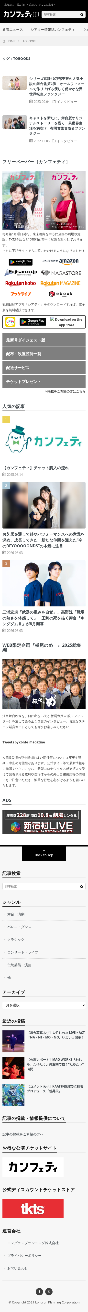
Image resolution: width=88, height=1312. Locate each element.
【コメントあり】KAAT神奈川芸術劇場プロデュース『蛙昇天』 (55, 1088)
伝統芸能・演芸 (19, 965)
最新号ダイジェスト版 (25, 340)
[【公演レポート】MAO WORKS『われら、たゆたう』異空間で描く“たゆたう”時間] (13, 1068)
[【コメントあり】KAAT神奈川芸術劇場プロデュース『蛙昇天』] (13, 1095)
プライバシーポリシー (24, 1255)
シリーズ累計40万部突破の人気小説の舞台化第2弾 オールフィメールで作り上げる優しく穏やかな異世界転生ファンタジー (57, 86)
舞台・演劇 (15, 914)
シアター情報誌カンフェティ (53, 29)
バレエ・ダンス (19, 926)
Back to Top (44, 855)
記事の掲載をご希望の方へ (23, 1134)
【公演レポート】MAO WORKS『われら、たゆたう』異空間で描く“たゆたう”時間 (55, 1064)
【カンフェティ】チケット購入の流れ (35, 467)
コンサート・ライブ (22, 952)
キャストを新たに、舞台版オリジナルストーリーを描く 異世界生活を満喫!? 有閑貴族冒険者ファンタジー (57, 126)
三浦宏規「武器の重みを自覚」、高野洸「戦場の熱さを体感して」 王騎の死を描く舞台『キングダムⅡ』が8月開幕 (43, 617)
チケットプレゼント (23, 381)
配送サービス (18, 367)
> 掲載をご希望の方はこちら (65, 391)
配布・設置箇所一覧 (23, 353)
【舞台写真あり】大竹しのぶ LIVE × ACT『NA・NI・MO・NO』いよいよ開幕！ (56, 1035)
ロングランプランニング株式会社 (33, 1242)
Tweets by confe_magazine (23, 742)
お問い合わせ (17, 1268)
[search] (82, 14)
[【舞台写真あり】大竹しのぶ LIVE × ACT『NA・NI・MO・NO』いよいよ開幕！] (13, 1041)
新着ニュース (12, 29)
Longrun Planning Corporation (57, 1302)
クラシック (15, 939)
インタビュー (67, 101)
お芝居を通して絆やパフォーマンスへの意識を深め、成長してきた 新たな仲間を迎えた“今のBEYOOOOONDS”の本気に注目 (43, 540)
